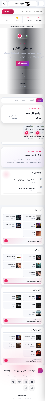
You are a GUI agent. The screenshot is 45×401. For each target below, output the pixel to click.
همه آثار (39, 100)
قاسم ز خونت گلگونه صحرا (25, 136)
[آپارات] (13, 381)
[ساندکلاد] (32, 388)
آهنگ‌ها (32, 100)
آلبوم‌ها (16, 100)
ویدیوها (24, 100)
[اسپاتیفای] (25, 388)
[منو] (41, 3)
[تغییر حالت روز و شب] (4, 3)
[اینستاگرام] (25, 381)
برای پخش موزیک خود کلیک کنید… (22, 26)
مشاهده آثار (22, 63)
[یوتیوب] (19, 381)
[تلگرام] (32, 381)
